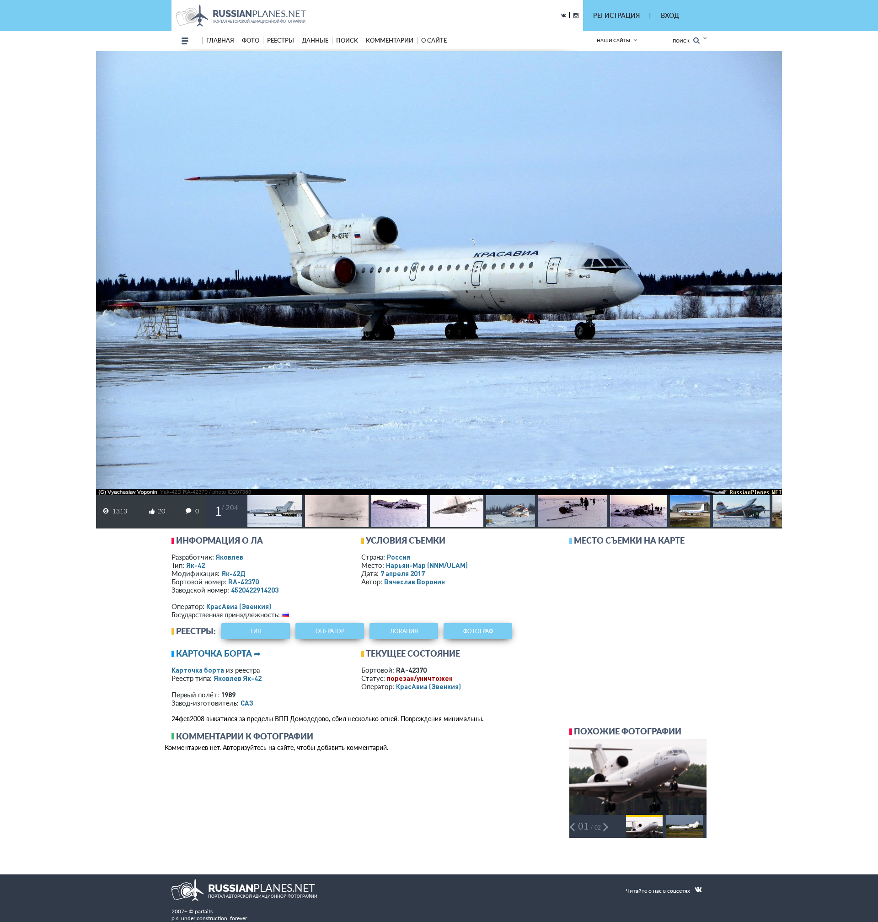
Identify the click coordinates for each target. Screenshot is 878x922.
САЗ (247, 703)
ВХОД (670, 15)
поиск (347, 40)
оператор (330, 631)
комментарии (389, 40)
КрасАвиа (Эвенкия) (238, 606)
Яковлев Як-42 (238, 678)
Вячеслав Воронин (414, 581)
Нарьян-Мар (427, 565)
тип (256, 631)
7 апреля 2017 (402, 573)
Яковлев (229, 557)
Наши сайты (613, 40)
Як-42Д (233, 573)
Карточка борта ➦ (218, 653)
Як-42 (195, 565)
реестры (280, 40)
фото (250, 40)
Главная (220, 40)
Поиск (683, 40)
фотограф (478, 631)
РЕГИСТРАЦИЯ (616, 15)
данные (315, 40)
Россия (398, 557)
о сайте (434, 40)
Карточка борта (197, 670)
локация (404, 631)
